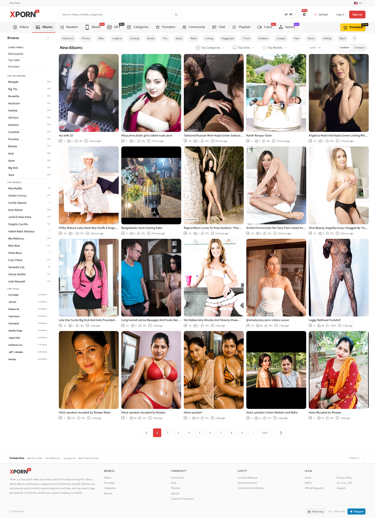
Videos (107, 478)
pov (165, 38)
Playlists (175, 488)
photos (86, 38)
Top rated (14, 60)
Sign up (357, 14)
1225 (264, 433)
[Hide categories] (48, 38)
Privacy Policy (344, 478)
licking (209, 38)
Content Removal (247, 478)
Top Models (274, 48)
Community (177, 478)
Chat (173, 483)
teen (296, 38)
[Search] (176, 14)
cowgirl (281, 38)
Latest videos (15, 47)
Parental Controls (247, 483)
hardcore (67, 38)
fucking (134, 38)
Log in (340, 14)
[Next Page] (281, 432)
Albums (108, 493)
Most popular (16, 54)
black (343, 38)
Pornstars (14, 67)
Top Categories (210, 48)
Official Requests (314, 488)
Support (341, 488)
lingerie (117, 38)
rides (194, 38)
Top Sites (244, 48)
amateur (263, 38)
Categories (110, 488)
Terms (308, 478)
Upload (175, 493)
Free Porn (15, 3)
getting (327, 38)
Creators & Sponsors (182, 499)
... (253, 433)
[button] (365, 38)
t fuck (246, 38)
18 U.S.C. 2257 (344, 483)
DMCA (308, 483)
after (101, 38)
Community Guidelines (250, 488)
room (311, 38)
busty (179, 38)
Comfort (344, 47)
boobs (151, 38)
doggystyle (228, 38)
